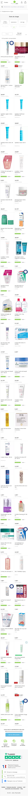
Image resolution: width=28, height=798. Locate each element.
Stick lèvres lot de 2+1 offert (20, 600)
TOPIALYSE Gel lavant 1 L (7, 571)
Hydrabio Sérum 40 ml (20, 142)
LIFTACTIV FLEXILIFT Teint (6, 600)
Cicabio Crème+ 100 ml (6, 457)
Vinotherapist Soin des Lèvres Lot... (6, 515)
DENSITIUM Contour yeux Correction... (20, 686)
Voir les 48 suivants (14, 735)
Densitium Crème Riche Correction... (20, 429)
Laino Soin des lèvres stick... (6, 429)
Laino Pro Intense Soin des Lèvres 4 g (6, 486)
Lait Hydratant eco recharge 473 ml (19, 543)
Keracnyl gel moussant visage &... (6, 686)
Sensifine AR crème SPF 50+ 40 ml (20, 458)
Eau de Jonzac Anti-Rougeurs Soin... (5, 343)
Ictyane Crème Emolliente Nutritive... (7, 629)
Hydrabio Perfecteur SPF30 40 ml (19, 114)
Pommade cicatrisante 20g (6, 658)
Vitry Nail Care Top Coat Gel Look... (20, 629)
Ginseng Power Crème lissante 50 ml (20, 200)
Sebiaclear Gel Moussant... (18, 86)
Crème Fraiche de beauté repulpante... (21, 372)
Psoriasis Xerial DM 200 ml (6, 200)
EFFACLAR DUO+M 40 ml (7, 56)
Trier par (19, 33)
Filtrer (7, 34)
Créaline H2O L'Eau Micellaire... (19, 314)
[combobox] (14, 6)
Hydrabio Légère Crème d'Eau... (6, 114)
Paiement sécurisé (11, 787)
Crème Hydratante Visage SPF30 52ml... (21, 715)
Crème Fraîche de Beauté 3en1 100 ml (7, 372)
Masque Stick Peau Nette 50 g (7, 229)
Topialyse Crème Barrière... (19, 400)
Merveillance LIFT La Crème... (20, 57)
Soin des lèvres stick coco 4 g (21, 486)
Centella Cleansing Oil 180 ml (21, 515)
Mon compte (22, 2)
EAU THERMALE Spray (20, 571)
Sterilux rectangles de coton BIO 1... (6, 314)
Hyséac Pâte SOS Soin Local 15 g (6, 543)
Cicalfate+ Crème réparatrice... (19, 172)
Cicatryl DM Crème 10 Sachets (20, 343)
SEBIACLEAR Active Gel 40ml (6, 400)
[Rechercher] (2, 6)
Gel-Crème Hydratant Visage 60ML (20, 658)
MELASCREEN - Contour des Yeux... (6, 86)
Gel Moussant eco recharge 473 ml (19, 286)
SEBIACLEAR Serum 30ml (7, 714)
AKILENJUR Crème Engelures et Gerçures (20, 257)
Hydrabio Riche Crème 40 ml (7, 143)
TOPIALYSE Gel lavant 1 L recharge (7, 172)
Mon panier (25, 2)
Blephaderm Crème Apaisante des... (19, 229)
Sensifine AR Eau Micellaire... (5, 286)
